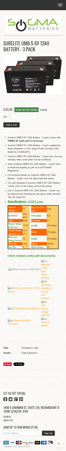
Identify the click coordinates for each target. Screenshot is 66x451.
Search (7, 416)
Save (9, 364)
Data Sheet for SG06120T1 (27, 269)
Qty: (5, 116)
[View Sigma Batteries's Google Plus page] (16, 399)
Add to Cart (11, 124)
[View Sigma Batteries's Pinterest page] (21, 399)
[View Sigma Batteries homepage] (33, 25)
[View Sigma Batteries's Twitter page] (11, 399)
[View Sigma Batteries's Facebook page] (5, 399)
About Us (8, 420)
